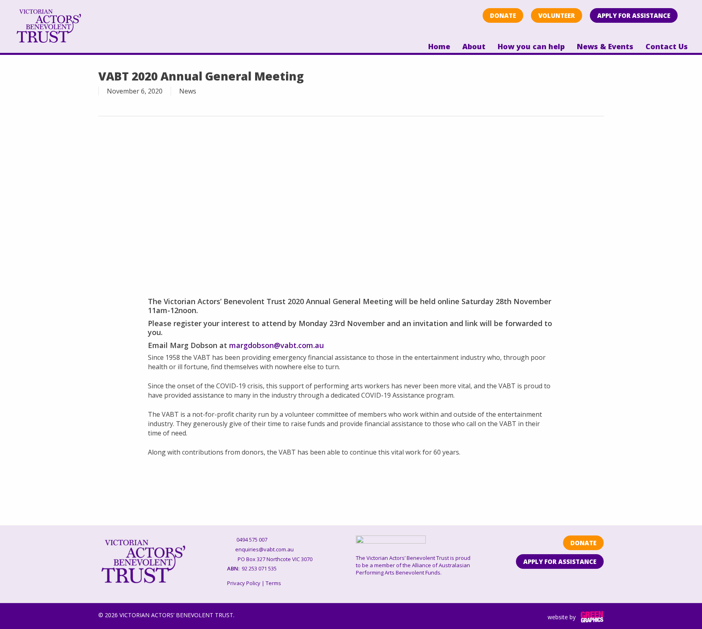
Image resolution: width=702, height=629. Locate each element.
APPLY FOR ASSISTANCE (633, 15)
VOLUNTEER (556, 15)
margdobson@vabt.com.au (276, 345)
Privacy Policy (243, 583)
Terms (273, 583)
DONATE (503, 15)
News (187, 91)
